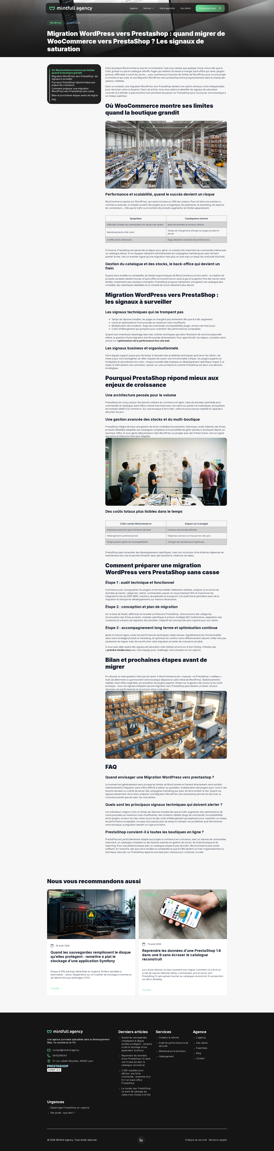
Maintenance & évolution (172, 1051)
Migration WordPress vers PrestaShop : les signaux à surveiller (75, 77)
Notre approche (167, 8)
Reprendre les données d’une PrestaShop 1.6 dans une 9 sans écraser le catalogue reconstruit (135, 1060)
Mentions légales (218, 1139)
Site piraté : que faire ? (62, 1112)
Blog (198, 1053)
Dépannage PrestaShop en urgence (69, 1107)
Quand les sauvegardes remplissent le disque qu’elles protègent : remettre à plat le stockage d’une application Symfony (136, 1044)
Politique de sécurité (196, 1139)
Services (147, 8)
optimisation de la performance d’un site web (143, 340)
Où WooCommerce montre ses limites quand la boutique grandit (73, 71)
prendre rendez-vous (119, 650)
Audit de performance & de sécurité (173, 1044)
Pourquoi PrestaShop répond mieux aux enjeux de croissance (73, 83)
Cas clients (185, 8)
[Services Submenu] (154, 8)
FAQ (54, 99)
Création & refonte (169, 1037)
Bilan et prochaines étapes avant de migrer (75, 95)
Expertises (201, 1048)
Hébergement (166, 1056)
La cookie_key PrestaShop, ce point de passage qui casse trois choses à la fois (136, 1091)
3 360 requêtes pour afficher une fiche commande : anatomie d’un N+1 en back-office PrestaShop (136, 1077)
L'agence (134, 8)
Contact (200, 1058)
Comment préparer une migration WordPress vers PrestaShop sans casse (73, 90)
